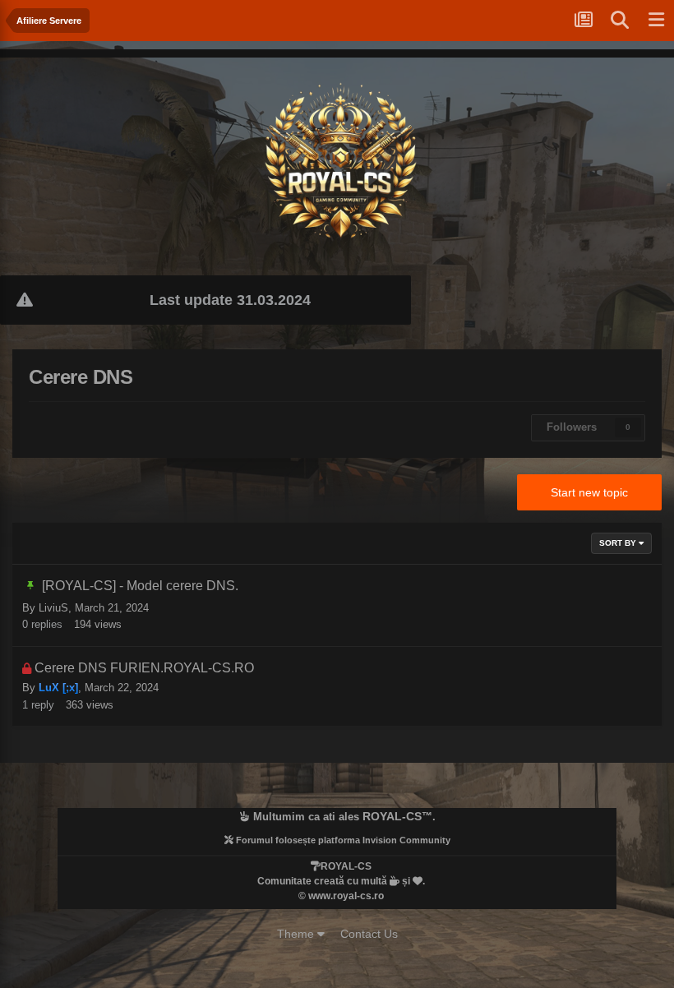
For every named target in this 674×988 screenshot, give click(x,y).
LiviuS (53, 608)
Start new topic (589, 492)
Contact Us (369, 933)
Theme (297, 933)
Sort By (619, 542)
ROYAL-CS (392, 816)
